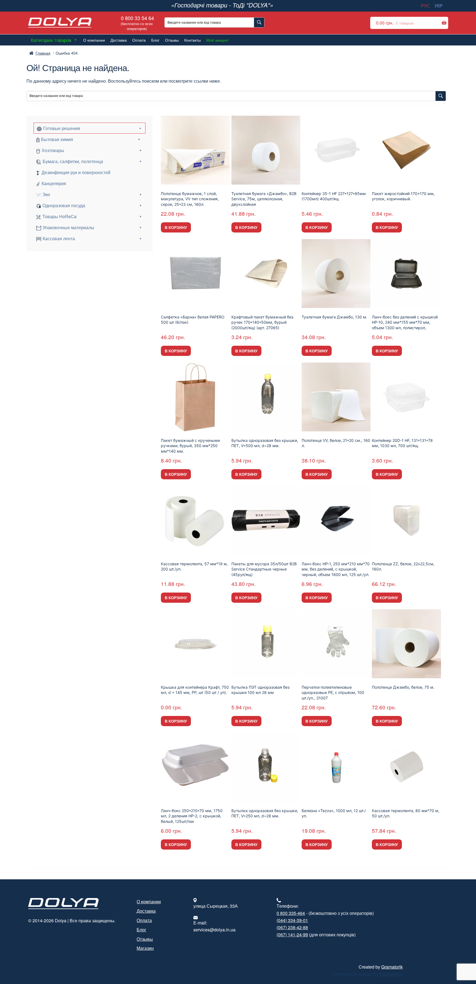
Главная (43, 53)
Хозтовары (53, 150)
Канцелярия (54, 183)
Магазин (145, 948)
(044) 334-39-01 (292, 920)
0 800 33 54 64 (137, 22)
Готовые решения (61, 128)
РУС (425, 5)
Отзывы (172, 40)
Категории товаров (51, 39)
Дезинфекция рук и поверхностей (76, 172)
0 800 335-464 (291, 913)
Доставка (118, 40)
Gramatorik (392, 967)
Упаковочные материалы (68, 227)
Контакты (192, 40)
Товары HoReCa (59, 216)
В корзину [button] (176, 227)
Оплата (139, 40)
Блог (155, 40)
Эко (46, 194)
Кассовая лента (59, 238)
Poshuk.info (391, 974)
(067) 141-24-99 (292, 934)
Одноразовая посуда (63, 205)
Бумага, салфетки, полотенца (73, 161)
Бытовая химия (57, 139)
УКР (438, 5)
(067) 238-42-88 (292, 927)
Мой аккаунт (217, 40)
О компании (94, 40)
